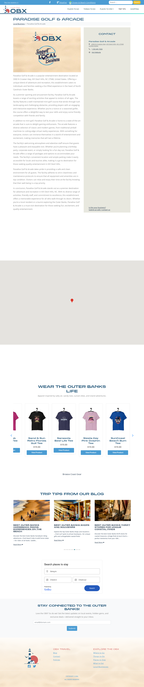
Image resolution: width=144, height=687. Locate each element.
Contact (56, 656)
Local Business (19, 24)
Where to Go (99, 653)
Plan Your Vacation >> (11, 2)
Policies (56, 660)
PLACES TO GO (73, 9)
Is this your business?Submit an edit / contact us (99, 208)
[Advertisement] (72, 240)
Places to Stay (99, 660)
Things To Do (89, 9)
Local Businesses (100, 667)
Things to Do (99, 656)
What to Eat (98, 663)
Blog (55, 653)
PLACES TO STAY (106, 9)
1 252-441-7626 (97, 49)
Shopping (134, 9)
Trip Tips (122, 9)
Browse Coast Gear (72, 474)
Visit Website (96, 52)
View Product (31, 452)
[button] (132, 435)
